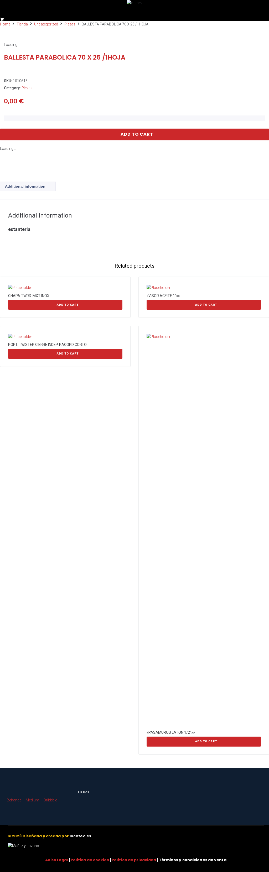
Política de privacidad (134, 860)
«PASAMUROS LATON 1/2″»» (171, 732)
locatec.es (80, 836)
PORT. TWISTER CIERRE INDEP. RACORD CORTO (47, 344)
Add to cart (137, 134)
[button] (8, 11)
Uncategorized (46, 24)
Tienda (22, 24)
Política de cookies (90, 860)
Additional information (25, 186)
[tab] (28, 186)
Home (5, 24)
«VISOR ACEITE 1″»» (163, 296)
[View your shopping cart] (2, 19)
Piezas (69, 24)
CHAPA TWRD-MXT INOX (28, 296)
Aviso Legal (56, 860)
